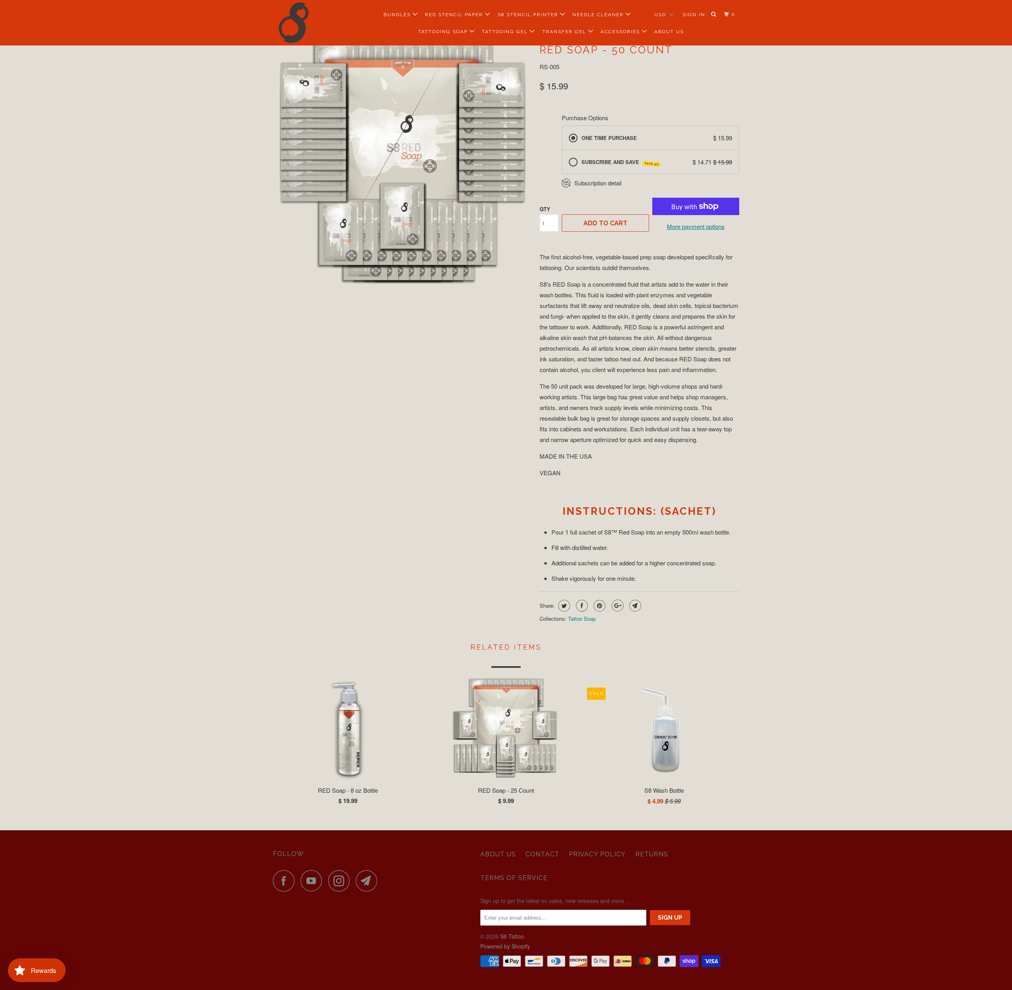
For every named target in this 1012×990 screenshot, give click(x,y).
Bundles (398, 14)
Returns (651, 854)
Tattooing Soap (444, 31)
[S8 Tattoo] (313, 22)
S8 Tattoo (512, 936)
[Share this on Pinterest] (599, 606)
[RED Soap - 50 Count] (402, 163)
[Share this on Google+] (616, 606)
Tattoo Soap (582, 618)
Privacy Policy (597, 854)
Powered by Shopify (505, 946)
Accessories (621, 31)
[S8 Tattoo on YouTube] (313, 881)
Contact (542, 854)
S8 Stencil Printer (529, 14)
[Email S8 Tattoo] (369, 881)
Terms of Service (514, 878)
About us (498, 854)
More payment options (696, 226)
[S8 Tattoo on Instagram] (341, 881)
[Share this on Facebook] (581, 606)
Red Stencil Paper (455, 14)
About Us (669, 31)
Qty (545, 209)
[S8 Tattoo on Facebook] (286, 881)
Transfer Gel (565, 31)
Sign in (694, 14)
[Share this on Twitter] (563, 606)
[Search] (714, 14)
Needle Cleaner (599, 14)
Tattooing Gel (506, 31)
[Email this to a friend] (634, 606)
